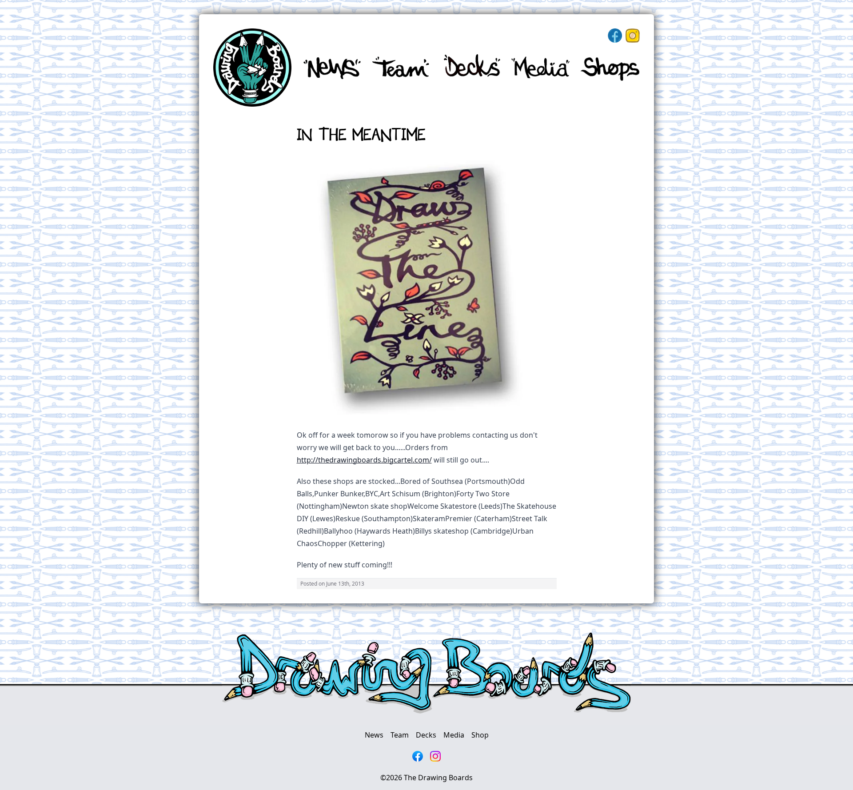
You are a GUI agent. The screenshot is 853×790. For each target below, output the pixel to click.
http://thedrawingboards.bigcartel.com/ (364, 460)
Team (400, 735)
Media (453, 735)
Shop (480, 735)
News (374, 735)
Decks (426, 735)
